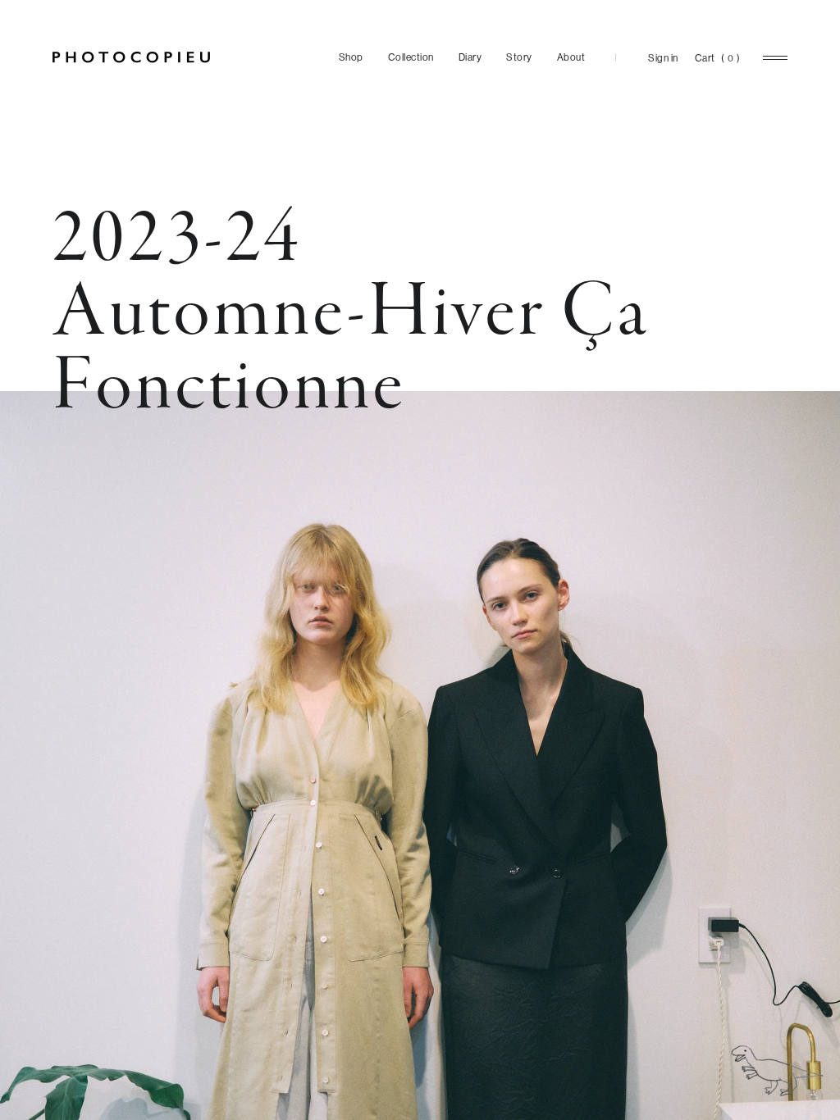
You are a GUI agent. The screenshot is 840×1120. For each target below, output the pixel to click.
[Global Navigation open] (775, 58)
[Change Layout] (777, 1070)
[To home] (131, 57)
